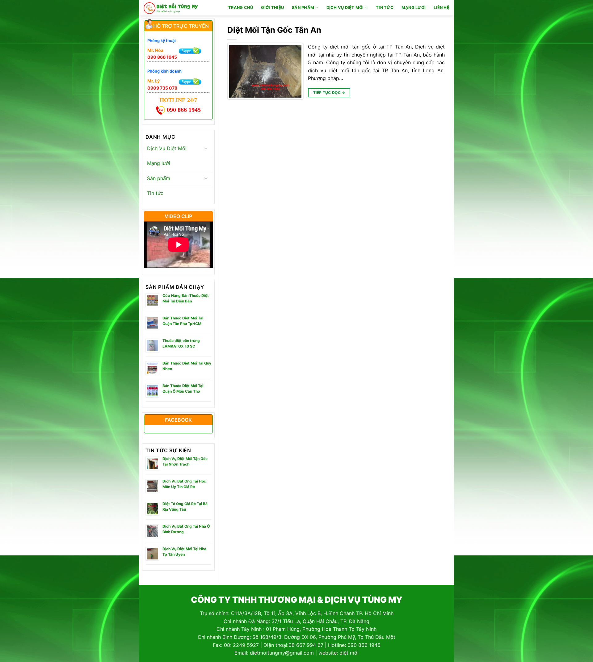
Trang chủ (240, 7)
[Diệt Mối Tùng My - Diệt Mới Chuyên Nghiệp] (171, 8)
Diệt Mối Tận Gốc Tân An (274, 30)
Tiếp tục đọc (329, 92)
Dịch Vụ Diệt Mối (345, 7)
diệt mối (349, 653)
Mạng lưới (414, 7)
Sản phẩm (303, 7)
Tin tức (384, 7)
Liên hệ (441, 7)
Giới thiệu (272, 7)
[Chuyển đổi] (206, 148)
